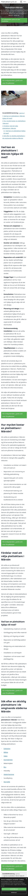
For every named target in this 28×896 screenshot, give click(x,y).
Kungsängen (8, 760)
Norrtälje (7, 782)
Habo (5, 756)
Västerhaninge (9, 774)
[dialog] (14, 886)
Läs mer (2, 886)
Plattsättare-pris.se (9, 2)
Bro (5, 767)
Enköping (7, 749)
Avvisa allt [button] (14, 892)
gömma (22, 113)
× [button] (26, 878)
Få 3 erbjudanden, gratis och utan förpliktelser (11, 20)
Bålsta (6, 752)
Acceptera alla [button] (14, 889)
